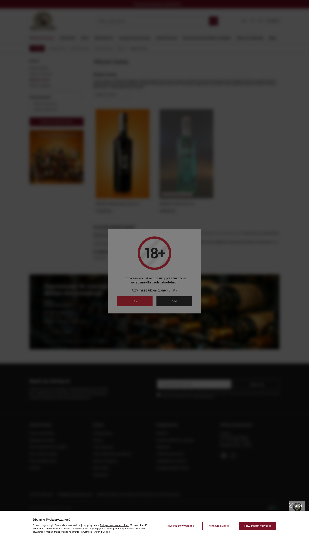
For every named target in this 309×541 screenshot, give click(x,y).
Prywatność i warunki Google (95, 531)
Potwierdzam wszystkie (257, 525)
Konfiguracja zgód (219, 525)
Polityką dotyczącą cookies (114, 525)
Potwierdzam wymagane (180, 525)
